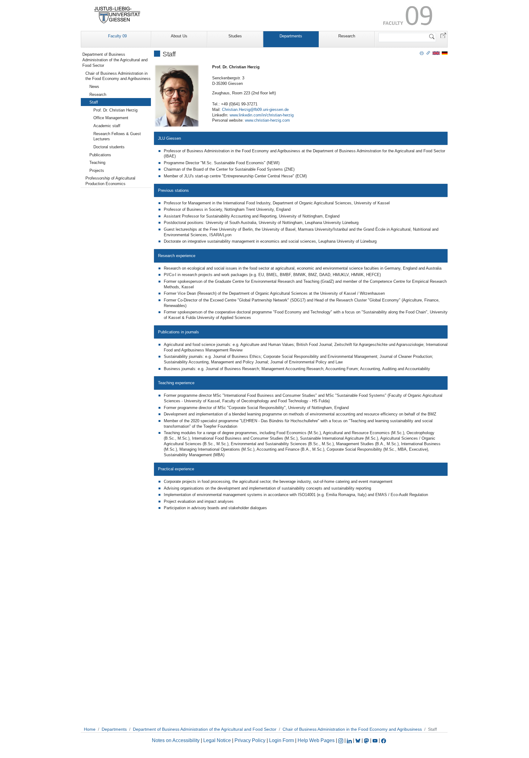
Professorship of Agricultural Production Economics (110, 181)
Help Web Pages (316, 740)
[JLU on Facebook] (383, 740)
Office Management (110, 118)
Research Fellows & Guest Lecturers (117, 136)
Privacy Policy (249, 740)
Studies (235, 36)
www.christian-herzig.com (267, 120)
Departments (291, 36)
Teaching (97, 162)
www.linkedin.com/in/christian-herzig (262, 115)
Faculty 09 (117, 36)
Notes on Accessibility (176, 740)
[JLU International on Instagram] (341, 740)
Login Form (281, 740)
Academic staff (106, 125)
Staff (93, 102)
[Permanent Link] (428, 53)
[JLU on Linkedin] (350, 740)
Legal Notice (217, 740)
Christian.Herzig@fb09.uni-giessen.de (255, 109)
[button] (443, 35)
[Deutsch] (445, 53)
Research (346, 36)
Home (90, 729)
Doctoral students (109, 147)
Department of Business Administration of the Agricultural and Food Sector (115, 60)
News (94, 86)
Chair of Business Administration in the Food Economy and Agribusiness (118, 76)
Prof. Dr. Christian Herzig (115, 110)
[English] (436, 53)
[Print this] (422, 52)
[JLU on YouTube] (376, 740)
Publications (100, 155)
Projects (96, 170)
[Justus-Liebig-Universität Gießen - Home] (117, 15)
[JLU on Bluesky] (358, 740)
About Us (179, 36)
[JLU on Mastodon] (367, 740)
